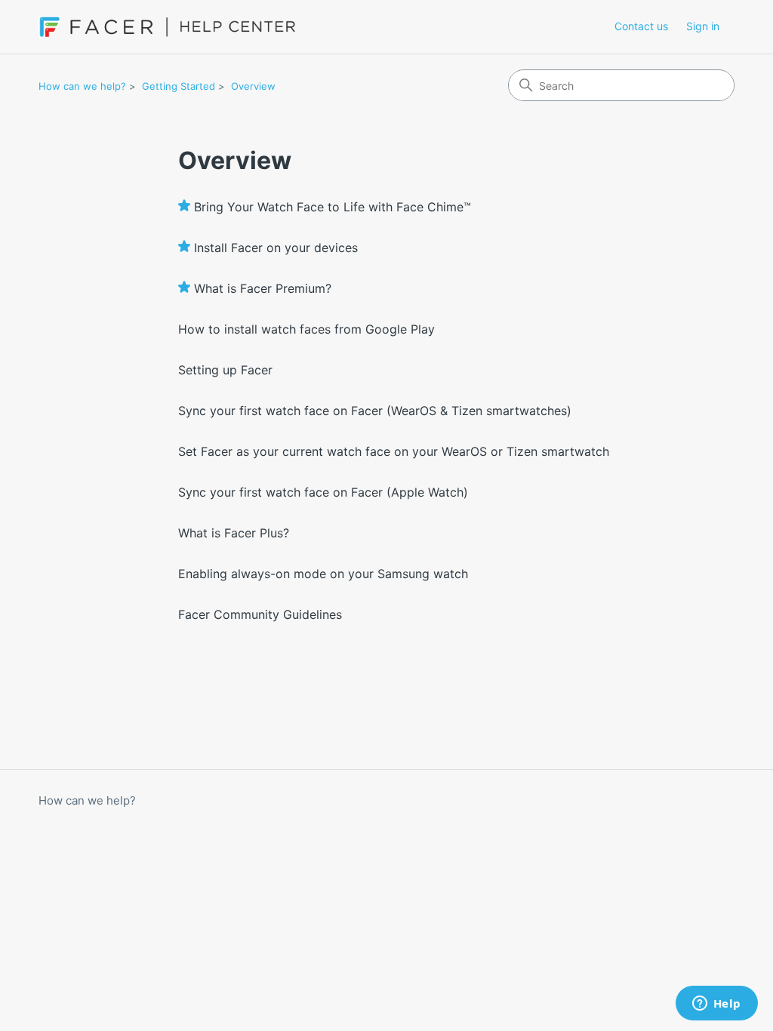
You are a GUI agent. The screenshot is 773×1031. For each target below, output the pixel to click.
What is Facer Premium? (262, 288)
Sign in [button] (702, 26)
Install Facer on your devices (276, 247)
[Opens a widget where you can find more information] (716, 1004)
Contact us (641, 26)
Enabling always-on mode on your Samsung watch (323, 573)
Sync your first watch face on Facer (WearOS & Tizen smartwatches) (374, 410)
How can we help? (82, 86)
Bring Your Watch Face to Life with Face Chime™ (332, 206)
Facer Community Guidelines (260, 614)
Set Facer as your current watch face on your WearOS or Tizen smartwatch (393, 451)
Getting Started (178, 86)
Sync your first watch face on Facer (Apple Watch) (323, 492)
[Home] (167, 27)
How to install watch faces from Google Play (306, 329)
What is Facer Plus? (233, 532)
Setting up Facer (225, 369)
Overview (253, 86)
